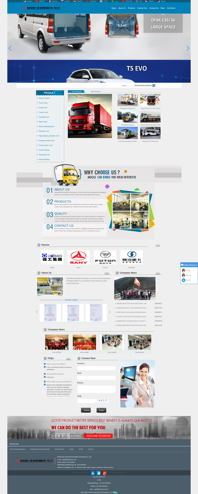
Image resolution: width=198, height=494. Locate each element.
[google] (104, 473)
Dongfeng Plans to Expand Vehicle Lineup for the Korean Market (132, 321)
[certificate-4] (55, 321)
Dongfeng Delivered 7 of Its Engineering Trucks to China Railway (132, 308)
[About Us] (50, 295)
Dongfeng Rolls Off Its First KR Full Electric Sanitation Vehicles (132, 325)
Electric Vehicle (44, 98)
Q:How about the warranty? (55, 368)
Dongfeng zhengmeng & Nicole (40, 449)
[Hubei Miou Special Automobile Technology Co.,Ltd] (41, 11)
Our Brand (171, 8)
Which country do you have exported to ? (59, 375)
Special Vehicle (44, 159)
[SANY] (78, 264)
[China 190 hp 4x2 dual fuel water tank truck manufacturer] (150, 122)
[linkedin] (92, 473)
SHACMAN (131, 267)
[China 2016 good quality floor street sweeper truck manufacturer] (127, 138)
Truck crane (43, 103)
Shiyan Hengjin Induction (17, 449)
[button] (95, 80)
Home (114, 8)
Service (188, 270)
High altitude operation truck (49, 136)
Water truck (43, 122)
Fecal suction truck (45, 145)
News (163, 8)
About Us (122, 8)
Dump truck (43, 107)
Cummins (91, 449)
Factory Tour (142, 8)
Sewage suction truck (46, 140)
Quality (60, 213)
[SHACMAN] (131, 264)
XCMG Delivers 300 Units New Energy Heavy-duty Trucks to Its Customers (132, 312)
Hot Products (76, 91)
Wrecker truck (44, 131)
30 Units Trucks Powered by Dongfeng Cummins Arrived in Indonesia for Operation (132, 316)
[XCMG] (52, 264)
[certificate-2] (101, 321)
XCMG (52, 267)
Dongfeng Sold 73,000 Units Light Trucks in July (131, 303)
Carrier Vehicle (44, 150)
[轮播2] (100, 82)
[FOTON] (105, 264)
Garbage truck (44, 117)
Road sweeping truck (46, 126)
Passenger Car (44, 155)
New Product (95, 91)
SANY (79, 267)
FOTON (105, 267)
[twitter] (98, 473)
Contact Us (154, 8)
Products (131, 8)
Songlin (71, 449)
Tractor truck (43, 112)
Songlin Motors (59, 449)
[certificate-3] (78, 321)
